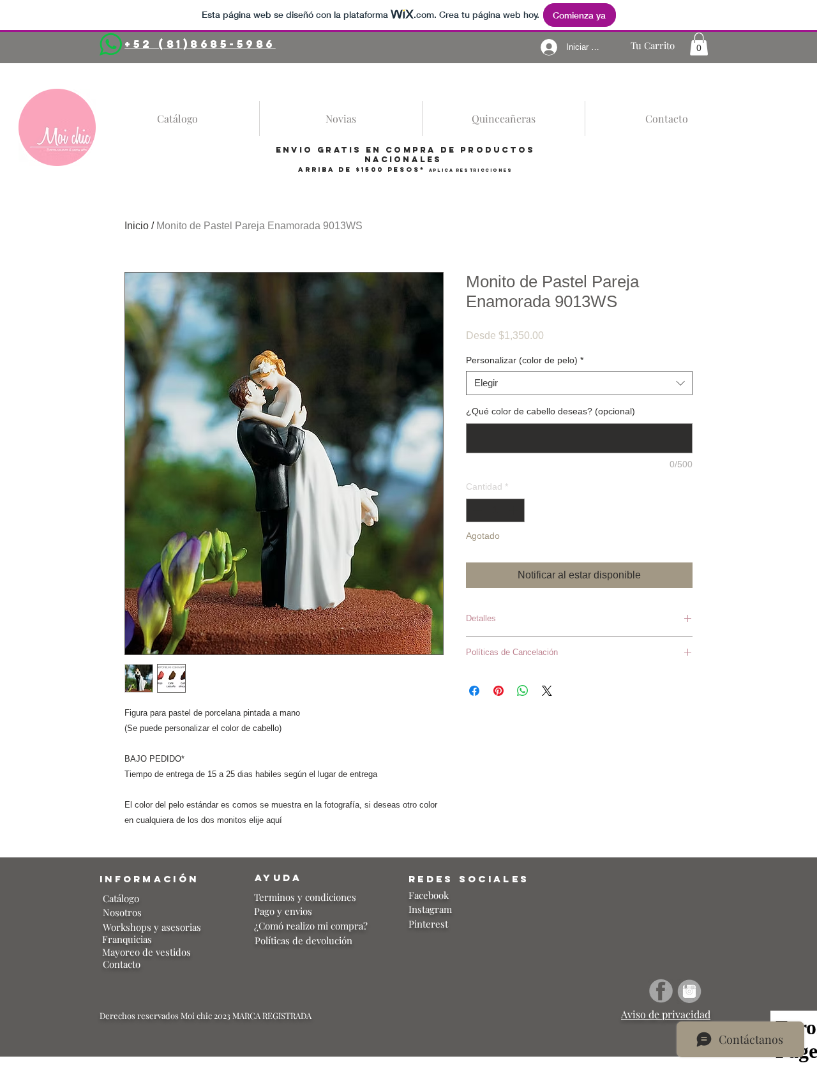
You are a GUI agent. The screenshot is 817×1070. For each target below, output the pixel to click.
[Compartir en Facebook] (474, 690)
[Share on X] (547, 690)
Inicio (136, 225)
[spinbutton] (495, 510)
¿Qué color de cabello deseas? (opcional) (550, 411)
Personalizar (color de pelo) (524, 360)
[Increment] (515, 510)
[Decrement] (476, 510)
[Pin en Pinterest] (498, 690)
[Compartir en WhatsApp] (522, 690)
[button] (698, 44)
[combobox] (579, 383)
